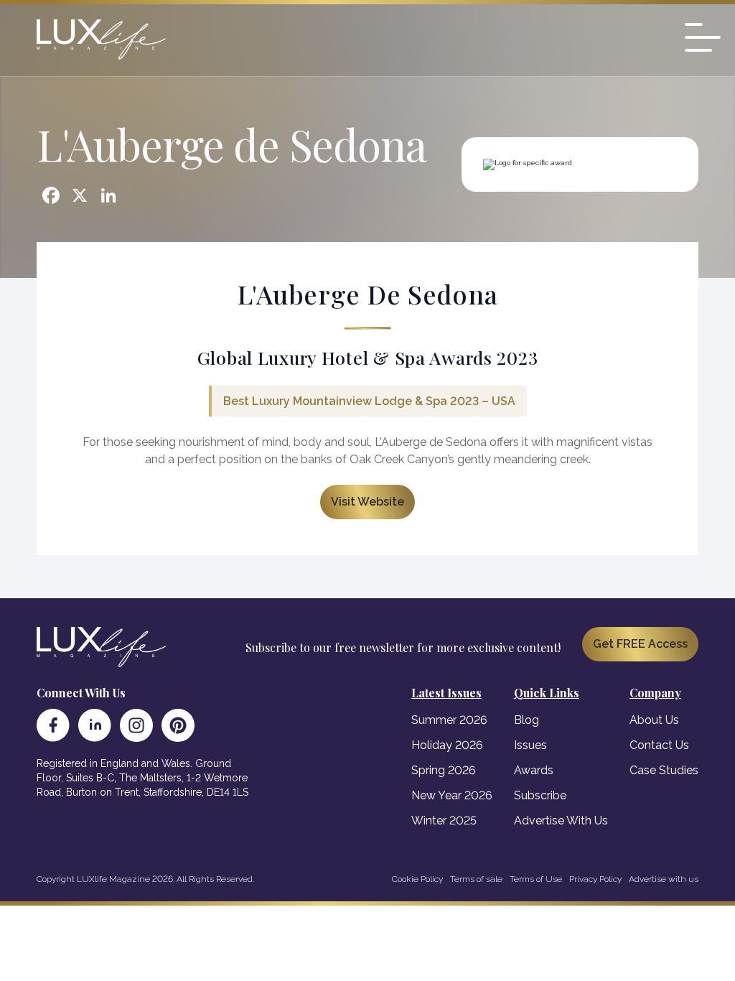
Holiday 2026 (447, 745)
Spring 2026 (443, 770)
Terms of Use (536, 879)
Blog (526, 720)
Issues (530, 745)
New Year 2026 (451, 795)
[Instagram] (136, 725)
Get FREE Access (640, 644)
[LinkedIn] (94, 725)
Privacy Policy (595, 879)
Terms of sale (476, 879)
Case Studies (663, 770)
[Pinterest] (178, 725)
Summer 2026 (449, 720)
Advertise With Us (561, 820)
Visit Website (367, 501)
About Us (654, 720)
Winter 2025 (444, 820)
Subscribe (540, 795)
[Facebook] (53, 725)
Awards (533, 770)
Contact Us (659, 745)
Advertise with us (663, 879)
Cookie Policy (417, 879)
